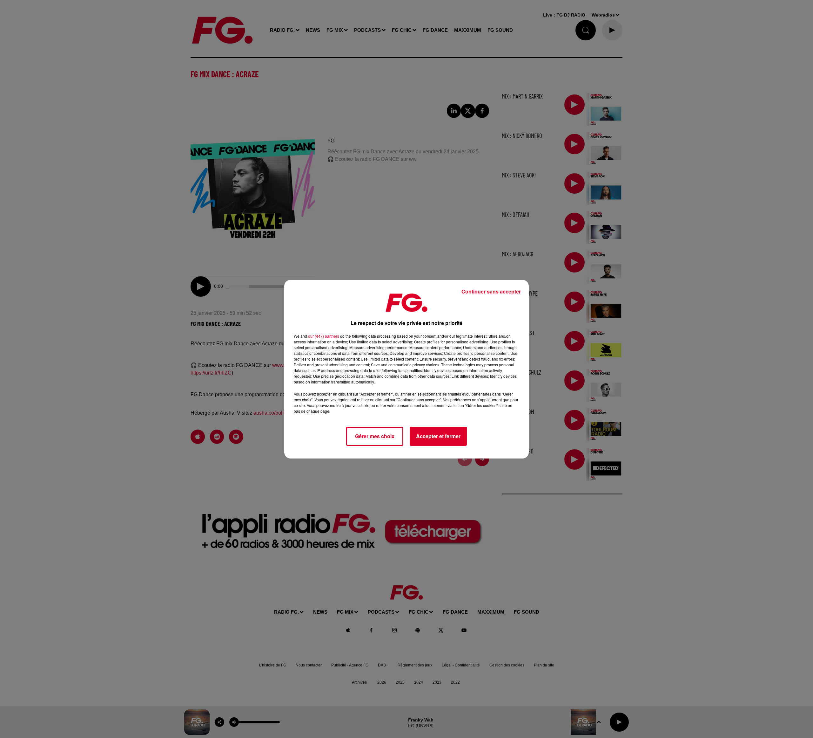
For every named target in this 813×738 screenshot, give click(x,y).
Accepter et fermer (438, 436)
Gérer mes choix (374, 436)
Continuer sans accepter (491, 291)
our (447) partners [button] (323, 336)
